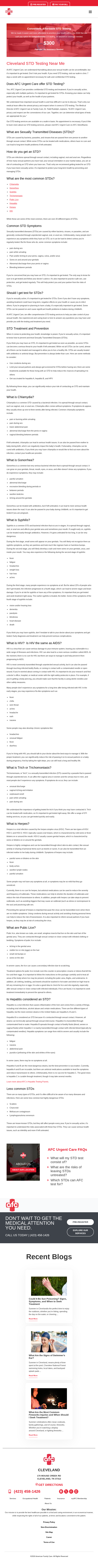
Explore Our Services (80, 1232)
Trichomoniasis (16, 196)
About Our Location (23, 1170)
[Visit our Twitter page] (66, 1491)
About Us (48, 1503)
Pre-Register (39, 4)
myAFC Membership (79, 1498)
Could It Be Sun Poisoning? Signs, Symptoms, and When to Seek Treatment (48, 1301)
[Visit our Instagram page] (71, 1491)
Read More (33, 1319)
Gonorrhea (14, 188)
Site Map (49, 1532)
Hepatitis (13, 203)
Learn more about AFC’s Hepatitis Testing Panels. (28, 1082)
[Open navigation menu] (90, 11)
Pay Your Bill (61, 4)
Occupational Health (30, 1498)
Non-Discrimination (49, 1527)
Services (13, 1498)
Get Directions (50, 1485)
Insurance (61, 1498)
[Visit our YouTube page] (76, 1491)
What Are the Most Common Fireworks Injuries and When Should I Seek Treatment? (49, 1415)
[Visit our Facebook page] (61, 1491)
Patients (47, 1498)
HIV (11, 211)
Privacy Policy (49, 1522)
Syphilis (13, 192)
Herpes (13, 207)
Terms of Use (49, 1542)
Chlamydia (14, 184)
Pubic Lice (14, 200)
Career (49, 1537)
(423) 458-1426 (39, 1235)
